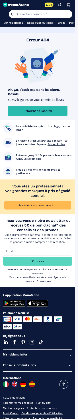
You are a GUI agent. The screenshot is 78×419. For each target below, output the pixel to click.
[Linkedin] (6, 342)
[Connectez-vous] (60, 5)
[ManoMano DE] (23, 384)
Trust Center (11, 413)
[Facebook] (14, 342)
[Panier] (68, 5)
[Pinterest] (23, 342)
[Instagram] (32, 342)
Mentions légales (13, 408)
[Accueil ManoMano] (22, 5)
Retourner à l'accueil (38, 111)
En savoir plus (43, 281)
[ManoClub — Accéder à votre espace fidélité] (49, 5)
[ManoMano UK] (14, 384)
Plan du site (43, 402)
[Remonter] (63, 384)
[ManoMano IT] (6, 384)
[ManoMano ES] (32, 384)
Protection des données (42, 408)
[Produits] (5, 14)
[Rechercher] (12, 14)
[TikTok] (41, 342)
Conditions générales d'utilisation (42, 413)
